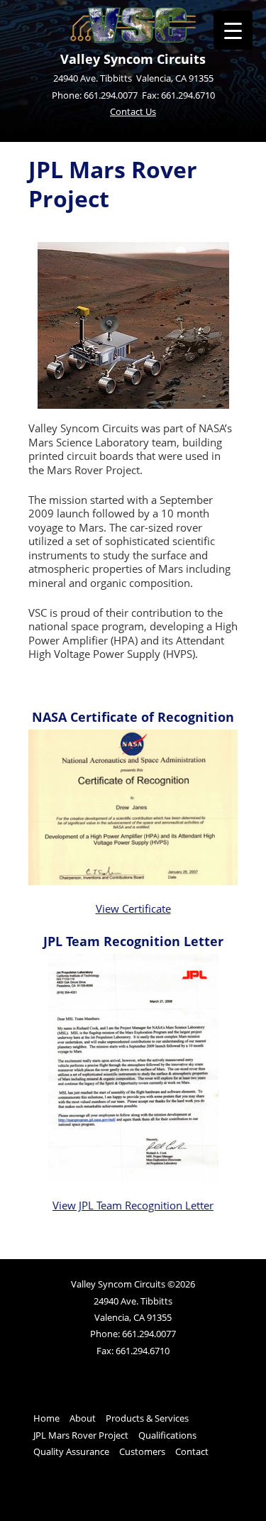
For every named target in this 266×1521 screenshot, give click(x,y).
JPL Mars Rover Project (80, 1435)
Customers (142, 1451)
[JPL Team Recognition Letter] (133, 1177)
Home (46, 1418)
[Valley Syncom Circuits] (133, 39)
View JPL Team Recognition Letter (133, 1205)
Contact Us (133, 111)
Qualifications (167, 1435)
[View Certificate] (133, 881)
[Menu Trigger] (233, 30)
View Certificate (133, 908)
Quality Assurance (71, 1451)
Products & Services (147, 1418)
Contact (192, 1451)
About (83, 1418)
